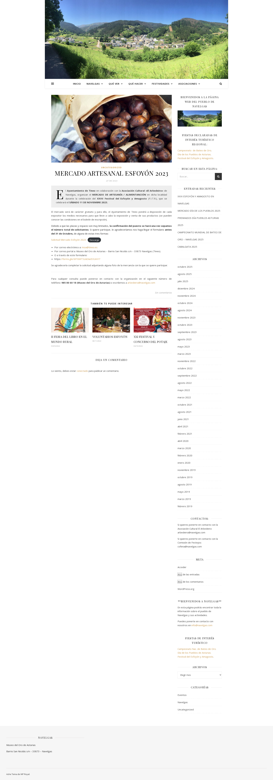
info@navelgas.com (201, 625)
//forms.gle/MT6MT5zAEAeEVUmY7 (80, 259)
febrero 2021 (185, 433)
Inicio (77, 83)
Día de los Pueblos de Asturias (194, 154)
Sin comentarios (163, 292)
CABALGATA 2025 (187, 246)
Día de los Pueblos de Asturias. (194, 652)
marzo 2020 (184, 448)
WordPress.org (186, 588)
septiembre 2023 (187, 332)
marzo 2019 (184, 499)
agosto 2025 (185, 274)
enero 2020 (184, 462)
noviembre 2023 (187, 317)
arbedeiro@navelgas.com (141, 282)
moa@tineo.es (89, 247)
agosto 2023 (185, 339)
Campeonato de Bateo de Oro (194, 150)
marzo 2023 (184, 353)
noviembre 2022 (187, 361)
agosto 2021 (185, 411)
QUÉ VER (114, 83)
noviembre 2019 (187, 470)
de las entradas (189, 574)
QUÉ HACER (135, 83)
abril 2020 (183, 440)
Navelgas (183, 702)
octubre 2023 (185, 324)
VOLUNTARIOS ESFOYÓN (109, 337)
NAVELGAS (93, 83)
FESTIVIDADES (160, 83)
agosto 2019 (185, 484)
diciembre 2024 (186, 288)
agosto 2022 (185, 382)
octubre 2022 (185, 368)
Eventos (182, 695)
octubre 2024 (185, 303)
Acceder (182, 567)
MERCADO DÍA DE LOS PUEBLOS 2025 (199, 210)
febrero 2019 (185, 506)
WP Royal (25, 774)
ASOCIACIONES (187, 83)
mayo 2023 (184, 346)
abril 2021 (183, 426)
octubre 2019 (185, 477)
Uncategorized (111, 167)
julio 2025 (183, 281)
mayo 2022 (184, 390)
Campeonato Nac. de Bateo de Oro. (197, 648)
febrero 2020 (185, 455)
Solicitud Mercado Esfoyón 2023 (68, 239)
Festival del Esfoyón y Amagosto (195, 158)
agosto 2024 (185, 310)
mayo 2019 (184, 491)
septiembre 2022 (187, 375)
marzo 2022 (184, 397)
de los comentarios (190, 581)
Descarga (94, 239)
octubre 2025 (185, 266)
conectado (82, 370)
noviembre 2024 (187, 295)
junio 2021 (183, 419)
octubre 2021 (185, 404)
